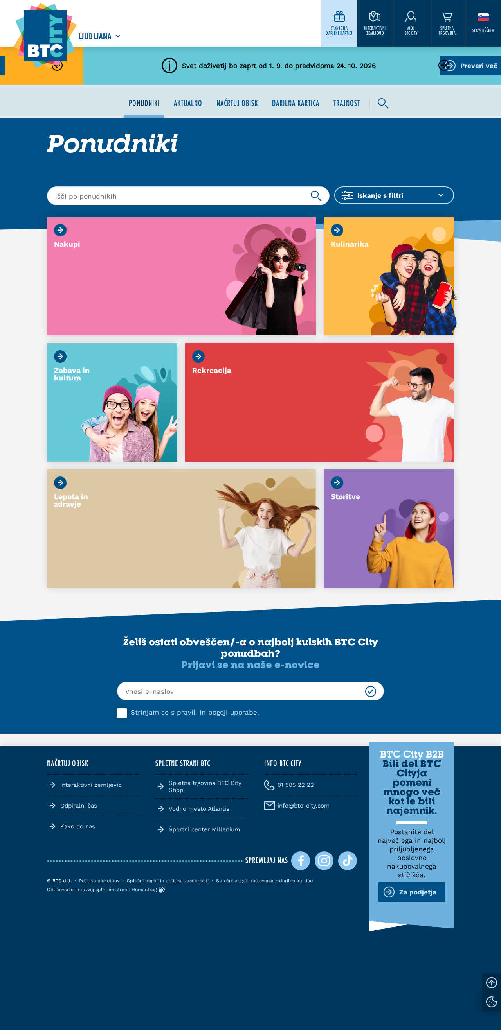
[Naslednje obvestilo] (443, 66)
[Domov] (45, 36)
